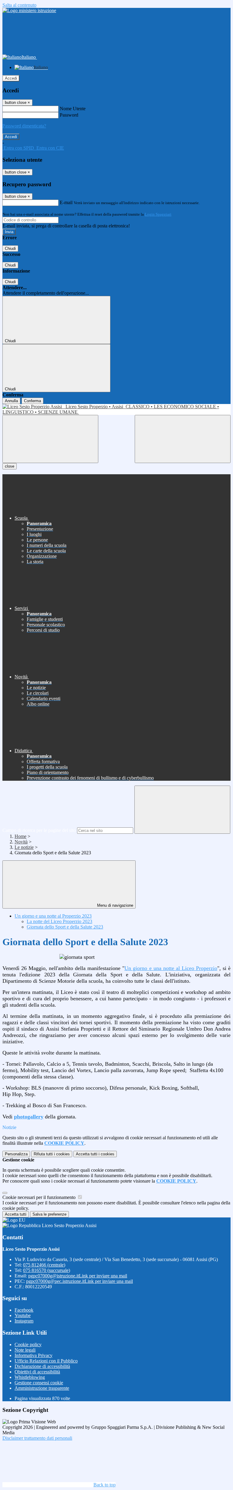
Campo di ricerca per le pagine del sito (39, 830)
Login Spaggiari (158, 214)
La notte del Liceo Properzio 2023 (59, 921)
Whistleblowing (30, 1377)
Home (20, 836)
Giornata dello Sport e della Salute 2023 (65, 926)
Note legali (25, 1350)
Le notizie (24, 847)
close (9, 466)
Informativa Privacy (33, 1355)
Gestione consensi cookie (39, 1382)
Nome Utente (73, 108)
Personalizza (16, 1154)
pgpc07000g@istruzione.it (77, 1275)
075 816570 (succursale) (46, 1270)
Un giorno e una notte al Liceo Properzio (170, 968)
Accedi (11, 78)
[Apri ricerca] (183, 439)
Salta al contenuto (19, 5)
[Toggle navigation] (50, 439)
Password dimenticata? (24, 125)
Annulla (11, 401)
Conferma (32, 401)
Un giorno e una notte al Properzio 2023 (53, 916)
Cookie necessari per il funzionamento (39, 1197)
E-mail (66, 202)
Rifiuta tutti (52, 1154)
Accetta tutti (95, 1154)
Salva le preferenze (49, 1214)
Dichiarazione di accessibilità (42, 1366)
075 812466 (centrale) (44, 1264)
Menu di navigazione (114, 905)
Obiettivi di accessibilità (37, 1371)
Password (69, 115)
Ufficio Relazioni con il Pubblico (46, 1360)
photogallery (28, 1117)
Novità (21, 841)
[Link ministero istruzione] (29, 10)
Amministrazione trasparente (42, 1388)
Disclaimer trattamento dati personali (37, 1438)
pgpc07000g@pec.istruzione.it (79, 1281)
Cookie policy (28, 1344)
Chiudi (10, 248)
